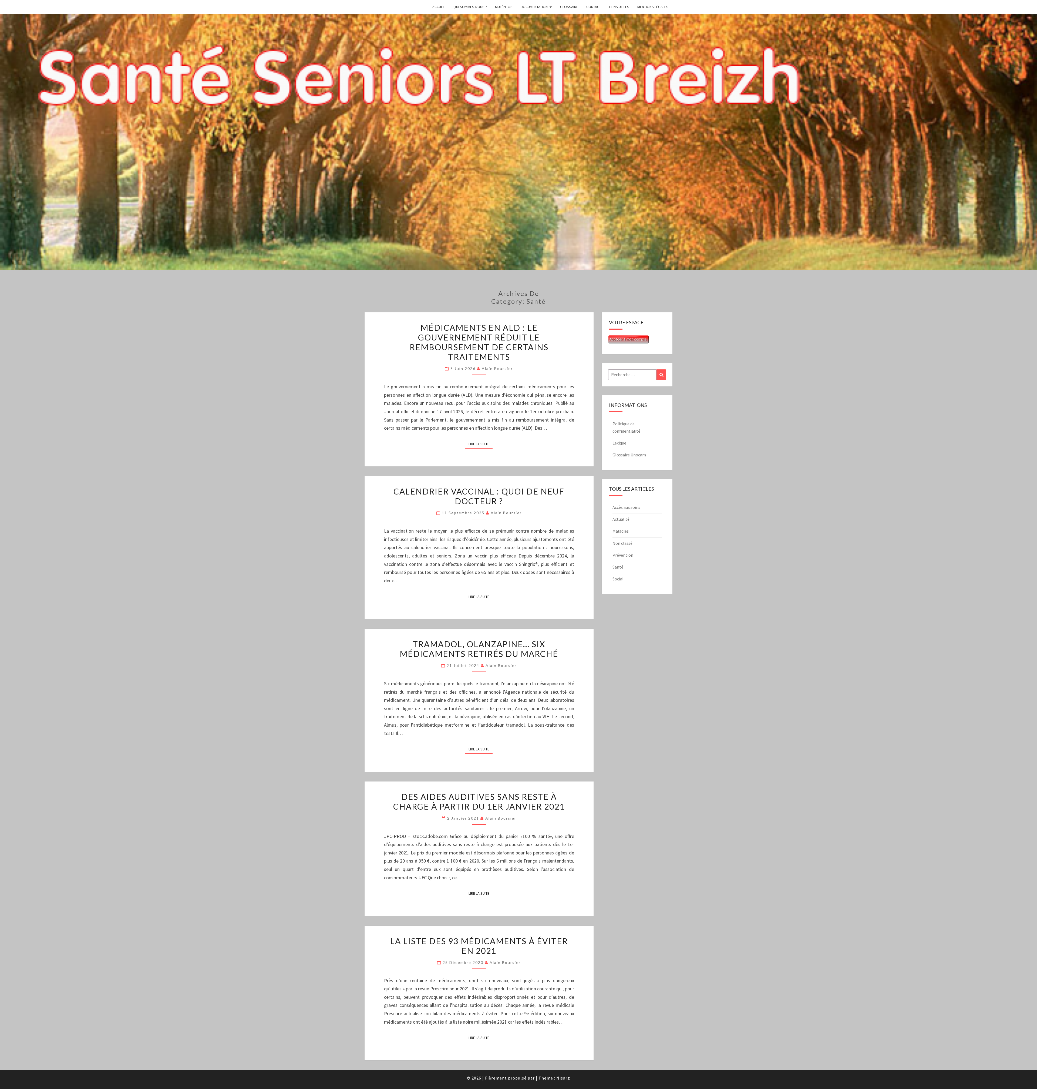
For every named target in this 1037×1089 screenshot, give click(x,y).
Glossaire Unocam (629, 454)
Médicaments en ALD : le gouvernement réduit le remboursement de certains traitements (479, 342)
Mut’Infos (504, 6)
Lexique (619, 443)
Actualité (620, 519)
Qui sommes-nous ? (470, 6)
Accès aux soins (626, 507)
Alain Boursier (497, 368)
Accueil (438, 6)
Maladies (620, 531)
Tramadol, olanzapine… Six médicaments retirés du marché (479, 649)
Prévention (622, 555)
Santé (617, 567)
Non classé (622, 543)
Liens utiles (619, 6)
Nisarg (563, 1078)
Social (618, 579)
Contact (593, 6)
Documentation (534, 6)
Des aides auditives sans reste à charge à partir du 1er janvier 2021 (479, 801)
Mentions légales (652, 6)
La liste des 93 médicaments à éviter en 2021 (479, 946)
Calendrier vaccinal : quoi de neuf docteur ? (478, 496)
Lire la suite (481, 443)
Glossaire (569, 6)
